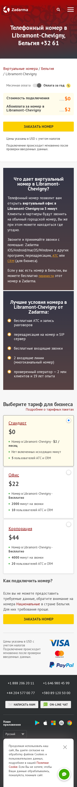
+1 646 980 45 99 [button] (56, 683)
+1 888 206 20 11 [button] (21, 683)
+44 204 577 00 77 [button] (21, 693)
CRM (10, 261)
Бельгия (47, 68)
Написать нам (24, 704)
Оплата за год (54, 85)
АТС (55, 255)
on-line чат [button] (58, 704)
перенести (46, 276)
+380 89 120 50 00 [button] (56, 693)
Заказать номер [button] (38, 126)
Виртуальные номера (20, 68)
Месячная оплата (18, 85)
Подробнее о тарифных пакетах (50, 409)
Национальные (28, 604)
